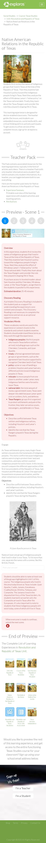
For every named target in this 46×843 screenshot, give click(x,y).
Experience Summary (15, 190)
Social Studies (9, 16)
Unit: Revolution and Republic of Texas (22, 19)
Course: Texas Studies (28, 16)
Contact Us (35, 823)
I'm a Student (23, 795)
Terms (15, 823)
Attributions (11, 201)
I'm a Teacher (23, 788)
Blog (8, 823)
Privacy (24, 823)
